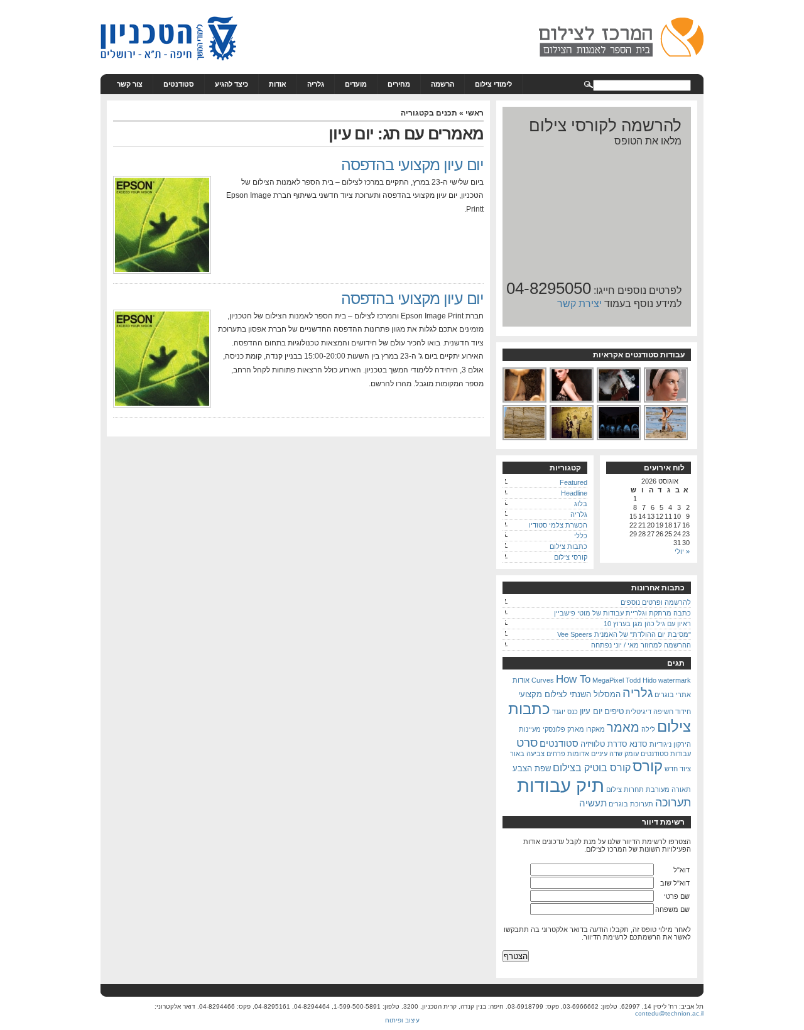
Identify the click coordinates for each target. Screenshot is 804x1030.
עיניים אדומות (587, 753)
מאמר (623, 727)
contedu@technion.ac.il (669, 1013)
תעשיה (593, 803)
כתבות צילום (568, 546)
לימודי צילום (493, 84)
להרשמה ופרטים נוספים (656, 602)
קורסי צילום (570, 557)
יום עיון (591, 711)
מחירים (399, 84)
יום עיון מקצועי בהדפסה (412, 164)
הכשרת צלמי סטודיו (558, 525)
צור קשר (130, 84)
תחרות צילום (625, 789)
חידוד (683, 711)
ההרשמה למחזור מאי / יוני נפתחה (641, 645)
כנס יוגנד (565, 711)
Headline (574, 493)
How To (573, 679)
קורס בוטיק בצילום (592, 767)
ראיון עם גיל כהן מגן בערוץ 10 (647, 623)
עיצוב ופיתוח (402, 1020)
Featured (573, 482)
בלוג (580, 503)
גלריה (315, 84)
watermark (674, 680)
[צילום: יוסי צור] (666, 401)
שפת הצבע (532, 768)
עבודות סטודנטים (666, 753)
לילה (648, 729)
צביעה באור (527, 753)
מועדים (356, 84)
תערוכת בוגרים (631, 804)
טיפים (614, 711)
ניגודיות (660, 744)
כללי (580, 535)
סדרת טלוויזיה (603, 744)
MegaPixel (608, 680)
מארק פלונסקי (563, 729)
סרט (527, 742)
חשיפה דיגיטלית (649, 711)
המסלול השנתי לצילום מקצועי (569, 694)
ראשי (474, 113)
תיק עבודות (560, 785)
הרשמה (442, 84)
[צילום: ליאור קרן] (525, 439)
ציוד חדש (678, 768)
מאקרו (595, 729)
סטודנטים (178, 84)
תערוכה (673, 802)
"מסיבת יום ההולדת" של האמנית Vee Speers (624, 634)
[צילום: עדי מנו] (572, 401)
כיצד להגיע (231, 84)
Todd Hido (641, 680)
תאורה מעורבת (668, 789)
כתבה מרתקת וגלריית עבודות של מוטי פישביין (622, 613)
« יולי (682, 551)
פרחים (555, 753)
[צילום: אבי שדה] (619, 401)
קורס (648, 765)
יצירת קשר (579, 303)
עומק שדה (624, 753)
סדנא (638, 744)
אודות (277, 84)
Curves (542, 680)
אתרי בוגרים (673, 694)
